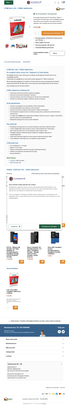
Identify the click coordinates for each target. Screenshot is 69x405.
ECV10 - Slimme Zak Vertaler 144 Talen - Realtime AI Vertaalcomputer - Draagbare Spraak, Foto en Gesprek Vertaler (13, 252)
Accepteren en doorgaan (49, 226)
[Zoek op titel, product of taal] (55, 2)
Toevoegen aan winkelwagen (62, 225)
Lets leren (12, 160)
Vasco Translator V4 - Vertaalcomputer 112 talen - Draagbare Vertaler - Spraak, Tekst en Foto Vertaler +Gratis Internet (34, 252)
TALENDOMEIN (44, 399)
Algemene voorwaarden (52, 387)
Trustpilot (43, 403)
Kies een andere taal (15, 162)
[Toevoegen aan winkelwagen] (15, 308)
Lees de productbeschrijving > (12, 62)
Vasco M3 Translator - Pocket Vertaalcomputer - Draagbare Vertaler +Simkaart (55, 250)
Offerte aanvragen (56, 54)
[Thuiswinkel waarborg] (8, 399)
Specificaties (26, 62)
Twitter (63, 331)
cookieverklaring (13, 198)
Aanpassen (14, 226)
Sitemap (62, 387)
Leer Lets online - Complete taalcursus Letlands (14, 291)
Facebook (59, 331)
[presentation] (28, 27)
